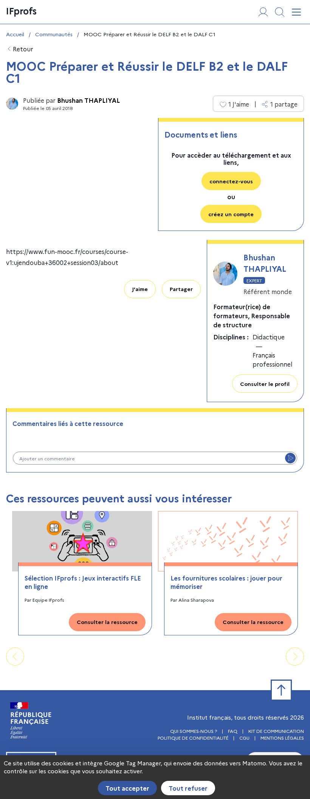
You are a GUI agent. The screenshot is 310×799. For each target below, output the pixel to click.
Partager (181, 289)
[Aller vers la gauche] (15, 656)
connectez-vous (231, 181)
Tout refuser (188, 788)
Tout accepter (127, 788)
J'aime (140, 289)
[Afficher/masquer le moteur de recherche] (279, 12)
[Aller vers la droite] (295, 656)
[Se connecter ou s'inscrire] (263, 12)
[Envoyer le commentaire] (290, 458)
